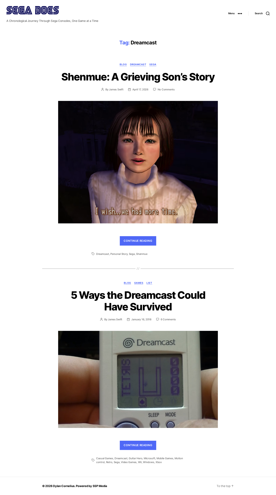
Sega (152, 64)
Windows (148, 462)
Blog (123, 64)
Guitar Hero (135, 458)
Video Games (129, 462)
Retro (109, 462)
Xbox (159, 462)
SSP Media (100, 486)
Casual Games (104, 458)
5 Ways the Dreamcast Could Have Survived (138, 301)
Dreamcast (138, 64)
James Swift (116, 89)
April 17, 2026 (140, 89)
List (149, 283)
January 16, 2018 (141, 319)
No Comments (166, 89)
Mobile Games (165, 458)
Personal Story (118, 253)
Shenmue (141, 253)
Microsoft (149, 458)
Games (138, 283)
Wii (140, 462)
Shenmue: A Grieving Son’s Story (138, 77)
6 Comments (168, 319)
